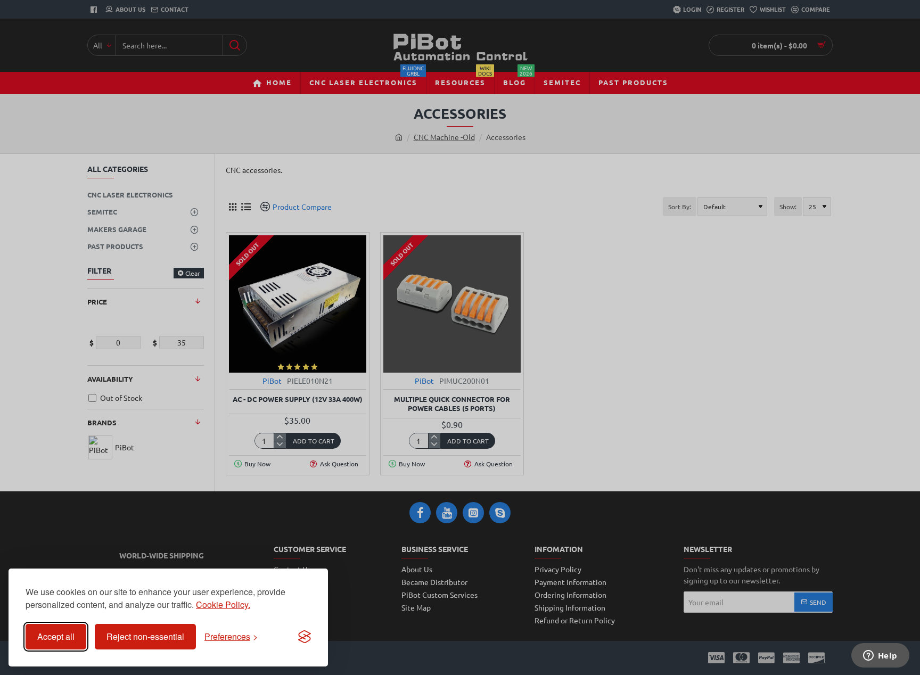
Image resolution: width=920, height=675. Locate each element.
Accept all (56, 636)
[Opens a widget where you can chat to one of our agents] (880, 656)
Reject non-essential (145, 636)
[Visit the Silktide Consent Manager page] (304, 636)
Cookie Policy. (223, 604)
